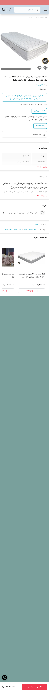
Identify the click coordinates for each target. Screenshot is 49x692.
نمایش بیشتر (44, 167)
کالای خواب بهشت (41, 18)
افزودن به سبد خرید (34, 687)
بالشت (30, 229)
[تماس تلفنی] (4, 677)
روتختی (15, 229)
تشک (30, 18)
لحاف (25, 229)
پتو (20, 229)
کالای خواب (8, 229)
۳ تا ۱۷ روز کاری (39, 110)
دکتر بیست (39, 84)
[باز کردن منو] (45, 10)
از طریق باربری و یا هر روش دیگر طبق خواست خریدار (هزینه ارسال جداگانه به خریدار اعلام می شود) (24, 97)
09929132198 (40, 126)
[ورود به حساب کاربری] (10, 9)
